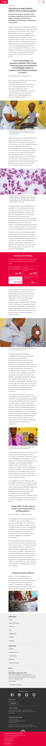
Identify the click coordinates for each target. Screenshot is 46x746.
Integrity (11, 640)
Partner (11, 626)
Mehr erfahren (8, 739)
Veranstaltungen (14, 663)
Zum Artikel (12, 681)
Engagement (12, 633)
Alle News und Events (15, 685)
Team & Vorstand (14, 623)
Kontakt (11, 637)
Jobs (10, 630)
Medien (11, 649)
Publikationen (13, 652)
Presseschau (12, 656)
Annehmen (7, 743)
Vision (11, 620)
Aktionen (11, 659)
